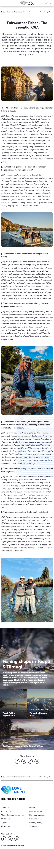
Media (32, 808)
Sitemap (33, 826)
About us (5, 808)
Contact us (6, 811)
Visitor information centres (12, 815)
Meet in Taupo (35, 811)
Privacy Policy (35, 823)
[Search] (51, 3)
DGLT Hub (5, 819)
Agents (4, 823)
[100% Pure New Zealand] (13, 798)
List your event (35, 819)
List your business (37, 815)
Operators (5, 826)
